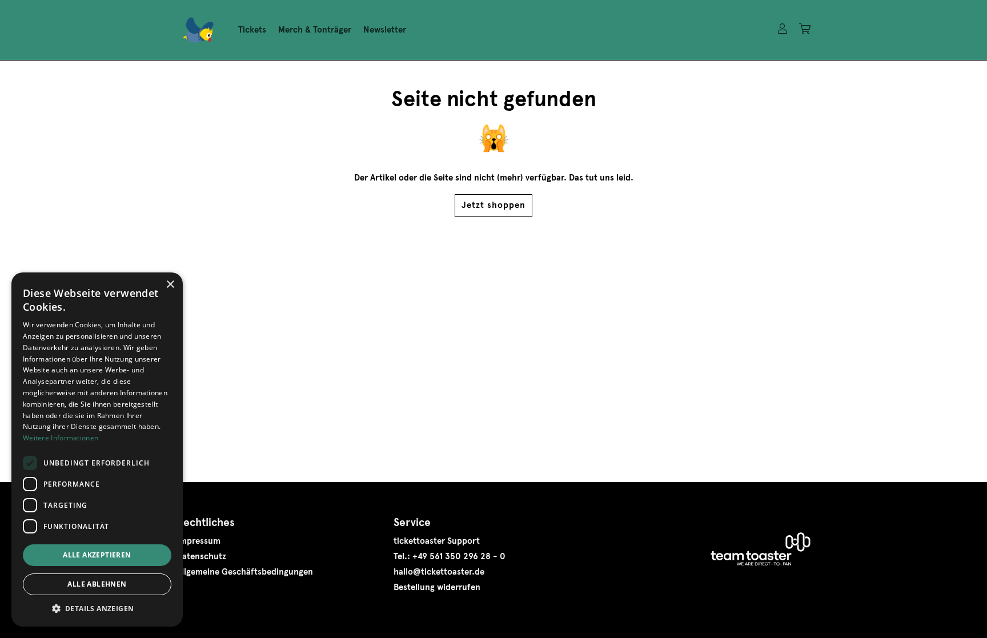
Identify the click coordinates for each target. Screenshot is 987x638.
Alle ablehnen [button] (96, 584)
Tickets (252, 30)
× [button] (170, 284)
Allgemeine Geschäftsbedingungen (244, 572)
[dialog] (97, 449)
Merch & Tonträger (314, 30)
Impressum (198, 541)
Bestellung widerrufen (437, 587)
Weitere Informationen (60, 438)
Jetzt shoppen (493, 205)
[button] (97, 609)
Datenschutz (201, 556)
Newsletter (384, 30)
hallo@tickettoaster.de (439, 572)
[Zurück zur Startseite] (197, 30)
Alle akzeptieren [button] (97, 555)
